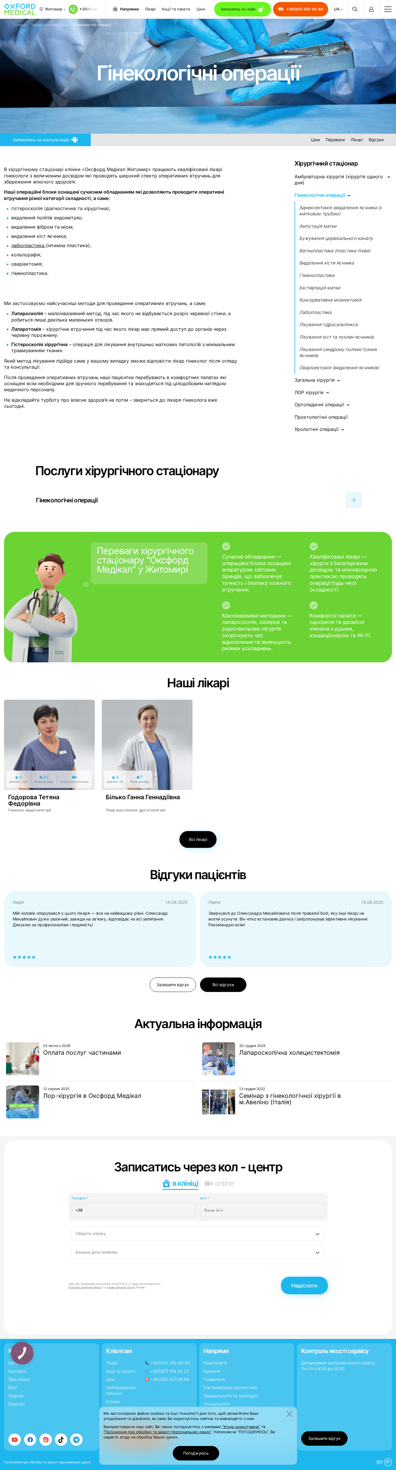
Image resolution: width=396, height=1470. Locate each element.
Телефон (79, 1198)
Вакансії (16, 1403)
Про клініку (19, 1379)
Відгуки (376, 139)
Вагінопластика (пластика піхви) (334, 250)
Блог (12, 1387)
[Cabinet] (371, 9)
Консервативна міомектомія (330, 300)
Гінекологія (214, 1379)
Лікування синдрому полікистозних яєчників (338, 352)
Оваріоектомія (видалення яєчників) (339, 367)
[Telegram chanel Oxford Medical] (76, 1440)
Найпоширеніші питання (121, 1390)
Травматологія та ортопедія (230, 1395)
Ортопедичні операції (319, 404)
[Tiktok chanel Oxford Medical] (61, 1440)
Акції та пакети (176, 9)
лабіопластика (28, 245)
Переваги (335, 139)
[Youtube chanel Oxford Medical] (14, 1440)
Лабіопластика (315, 312)
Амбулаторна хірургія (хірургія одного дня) (339, 179)
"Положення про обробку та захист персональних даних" (157, 1432)
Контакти (17, 1371)
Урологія (212, 1371)
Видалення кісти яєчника (326, 263)
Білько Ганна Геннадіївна (143, 797)
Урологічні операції (317, 429)
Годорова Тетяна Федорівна (33, 800)
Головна (19, 25)
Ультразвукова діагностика (230, 1387)
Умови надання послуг (121, 1287)
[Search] (355, 9)
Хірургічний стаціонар (50, 25)
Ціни (201, 9)
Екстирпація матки (319, 288)
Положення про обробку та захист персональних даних (47, 1462)
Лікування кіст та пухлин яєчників (336, 337)
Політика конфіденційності (85, 1287)
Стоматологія (217, 1403)
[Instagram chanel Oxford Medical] (45, 1440)
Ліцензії (15, 1395)
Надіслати (304, 1285)
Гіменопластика (317, 275)
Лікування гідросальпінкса (328, 324)
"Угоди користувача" (241, 1427)
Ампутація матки (317, 226)
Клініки (112, 1401)
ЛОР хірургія (309, 392)
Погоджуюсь (196, 1453)
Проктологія (215, 1362)
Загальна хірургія (315, 380)
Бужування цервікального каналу (336, 238)
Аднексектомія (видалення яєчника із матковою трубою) (340, 210)
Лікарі (150, 9)
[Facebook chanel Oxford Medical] (30, 1440)
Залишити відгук (173, 984)
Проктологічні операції (321, 417)
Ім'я (204, 1198)
